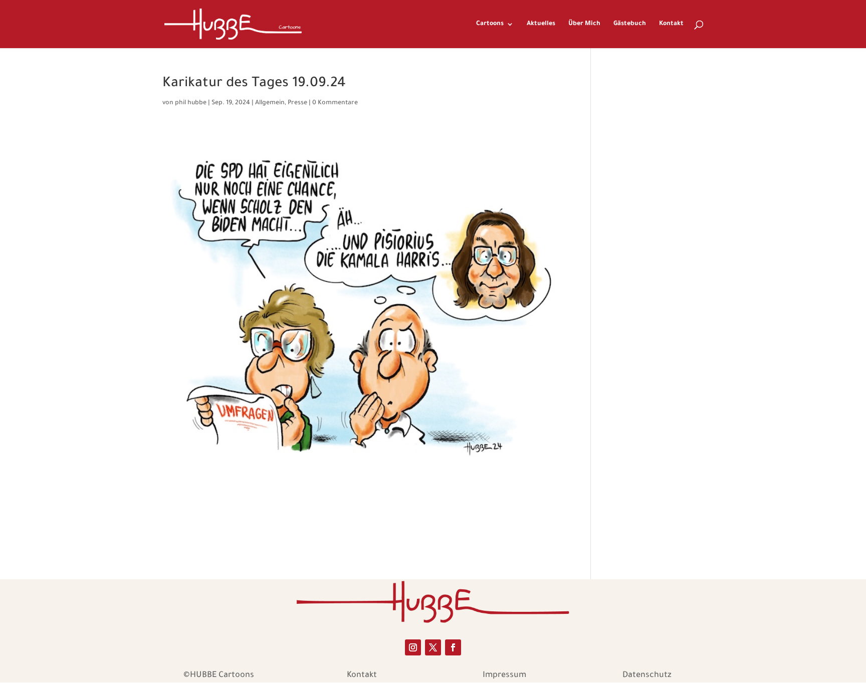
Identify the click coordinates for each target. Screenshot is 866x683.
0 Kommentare (335, 103)
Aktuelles (541, 24)
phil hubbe (190, 103)
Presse (297, 103)
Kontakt (671, 24)
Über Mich (584, 24)
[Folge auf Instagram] (413, 647)
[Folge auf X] (433, 647)
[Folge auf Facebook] (453, 647)
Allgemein (270, 103)
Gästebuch (629, 24)
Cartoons (490, 24)
